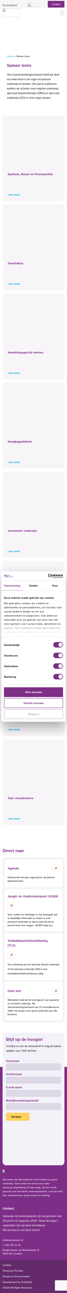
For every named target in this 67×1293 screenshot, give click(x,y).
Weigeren (33, 714)
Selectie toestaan (33, 703)
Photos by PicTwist (13, 1270)
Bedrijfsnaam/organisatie (22, 1100)
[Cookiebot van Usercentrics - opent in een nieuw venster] (48, 576)
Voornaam (12, 1061)
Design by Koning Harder (16, 1276)
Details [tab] (33, 585)
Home (10, 56)
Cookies (7, 1265)
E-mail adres (14, 1087)
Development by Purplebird (17, 1282)
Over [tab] (55, 585)
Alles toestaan (33, 692)
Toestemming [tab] (12, 585)
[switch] (58, 655)
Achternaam (14, 1074)
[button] (62, 13)
